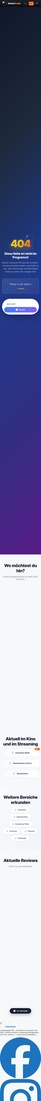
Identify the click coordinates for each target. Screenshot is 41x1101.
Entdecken (22, 838)
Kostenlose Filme (22, 824)
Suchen (22, 310)
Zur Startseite (22, 1011)
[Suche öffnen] (25, 3)
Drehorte (13, 831)
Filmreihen (22, 810)
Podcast (31, 831)
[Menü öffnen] (37, 3)
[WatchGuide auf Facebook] (20, 1078)
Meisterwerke (22, 817)
